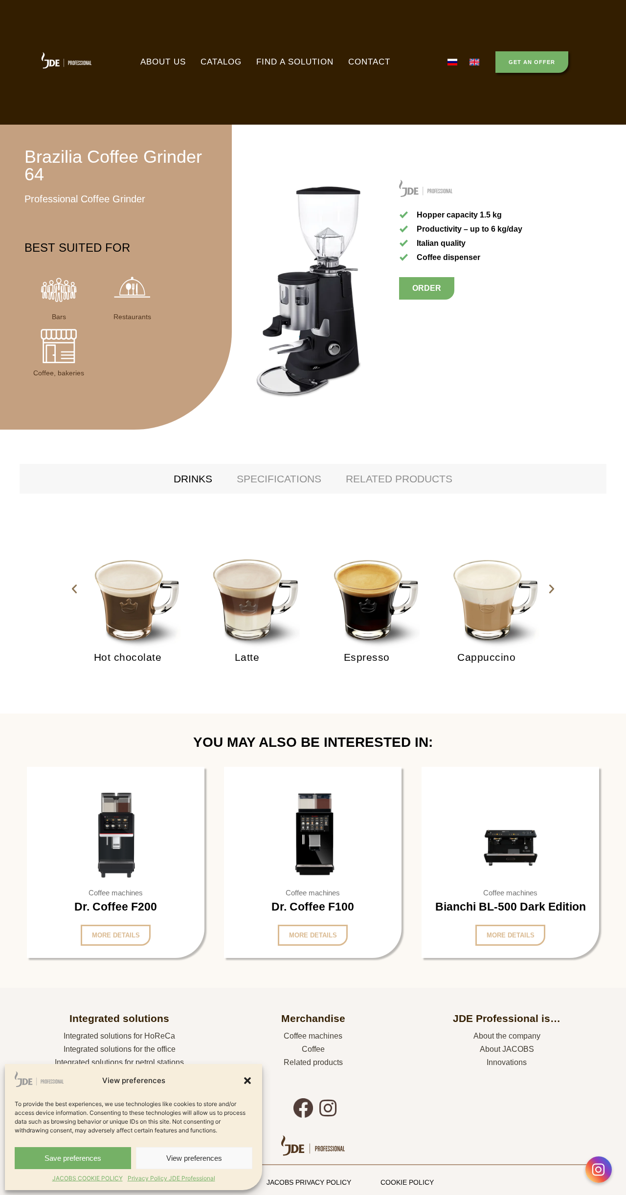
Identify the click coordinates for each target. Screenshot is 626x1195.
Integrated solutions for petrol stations (119, 1062)
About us (163, 61)
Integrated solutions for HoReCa (119, 1036)
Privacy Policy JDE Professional (171, 1178)
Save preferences (73, 1158)
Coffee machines (313, 1036)
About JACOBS (507, 1049)
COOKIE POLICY (407, 1182)
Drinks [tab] (193, 478)
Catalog (221, 61)
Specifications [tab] (279, 478)
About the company (506, 1036)
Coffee (313, 1049)
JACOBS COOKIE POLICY (87, 1178)
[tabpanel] (313, 589)
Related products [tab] (399, 478)
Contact (369, 61)
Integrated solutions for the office (120, 1049)
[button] (247, 1081)
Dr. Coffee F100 (312, 906)
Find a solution (295, 61)
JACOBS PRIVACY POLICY (309, 1182)
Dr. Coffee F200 (115, 906)
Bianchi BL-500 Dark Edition (510, 906)
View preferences (194, 1158)
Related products (313, 1062)
